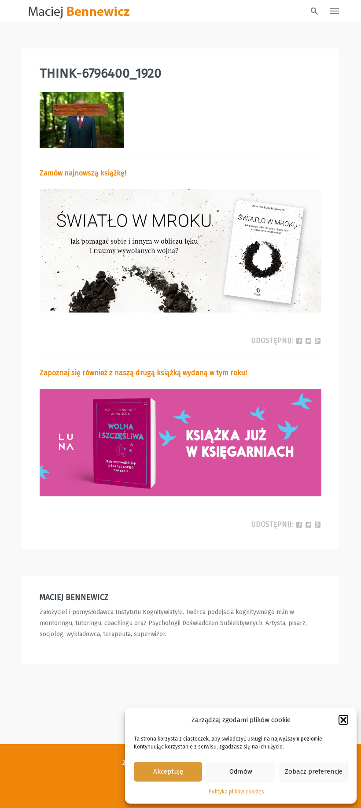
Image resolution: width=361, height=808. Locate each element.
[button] (343, 719)
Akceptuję (168, 771)
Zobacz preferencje (314, 771)
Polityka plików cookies (236, 792)
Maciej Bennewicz (74, 597)
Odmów (240, 771)
